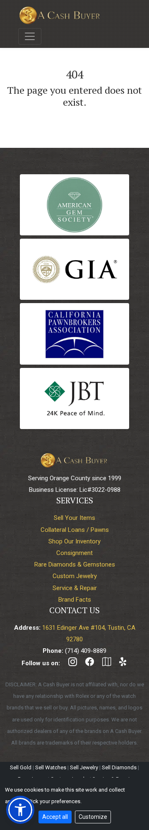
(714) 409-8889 (85, 651)
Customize (93, 816)
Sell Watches (50, 767)
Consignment (74, 553)
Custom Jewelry (75, 576)
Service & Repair (75, 588)
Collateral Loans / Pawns (75, 530)
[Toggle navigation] (29, 36)
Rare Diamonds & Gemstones (74, 564)
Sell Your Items (74, 518)
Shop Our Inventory (74, 541)
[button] (20, 810)
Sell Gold (20, 767)
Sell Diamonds (119, 767)
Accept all (55, 816)
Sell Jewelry (84, 767)
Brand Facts (74, 599)
